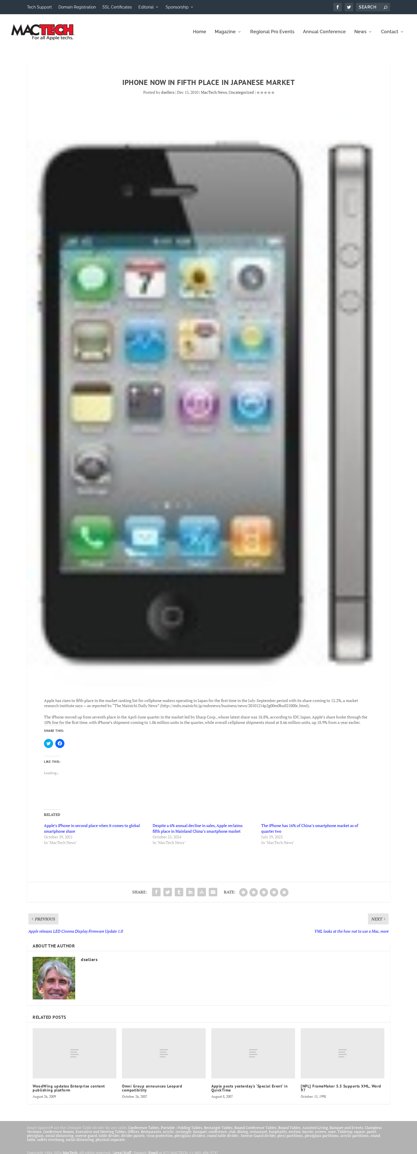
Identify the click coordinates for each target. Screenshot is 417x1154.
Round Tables (289, 1127)
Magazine (225, 32)
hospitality (278, 1131)
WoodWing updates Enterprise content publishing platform (69, 1088)
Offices (133, 1131)
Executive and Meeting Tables (101, 1131)
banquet (200, 1131)
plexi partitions (290, 1135)
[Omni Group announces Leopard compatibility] (164, 1053)
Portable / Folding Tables (181, 1127)
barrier (307, 1131)
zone (332, 1131)
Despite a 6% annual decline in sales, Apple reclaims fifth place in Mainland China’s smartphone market (198, 828)
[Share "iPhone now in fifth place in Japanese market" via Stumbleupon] (201, 892)
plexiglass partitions (322, 1135)
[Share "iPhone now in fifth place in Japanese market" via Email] (213, 892)
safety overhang (50, 1139)
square (359, 1131)
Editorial (146, 7)
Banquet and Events (346, 1127)
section (294, 1131)
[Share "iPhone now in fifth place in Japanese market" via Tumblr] (179, 892)
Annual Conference (324, 32)
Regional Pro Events (272, 32)
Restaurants (151, 1131)
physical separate (110, 1139)
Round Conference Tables (255, 1127)
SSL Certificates (117, 7)
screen (320, 1131)
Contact (389, 32)
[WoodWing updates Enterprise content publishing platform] (74, 1053)
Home (199, 32)
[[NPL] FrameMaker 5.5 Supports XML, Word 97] (342, 1053)
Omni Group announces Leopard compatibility (152, 1088)
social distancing (59, 1135)
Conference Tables (143, 1127)
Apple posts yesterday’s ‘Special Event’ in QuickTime (249, 1088)
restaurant (258, 1131)
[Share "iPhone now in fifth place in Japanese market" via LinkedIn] (190, 892)
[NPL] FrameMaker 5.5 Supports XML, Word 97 (341, 1088)
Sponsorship (177, 7)
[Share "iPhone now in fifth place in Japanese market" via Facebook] (156, 892)
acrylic (168, 1131)
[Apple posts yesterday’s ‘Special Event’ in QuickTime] (253, 1053)
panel (371, 1131)
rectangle (183, 1131)
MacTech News (214, 92)
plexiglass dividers (189, 1135)
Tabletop (345, 1131)
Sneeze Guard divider (258, 1135)
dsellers (167, 92)
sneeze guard (86, 1135)
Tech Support (39, 7)
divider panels (133, 1135)
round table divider (223, 1135)
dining (242, 1131)
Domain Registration (77, 7)
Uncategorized (241, 92)
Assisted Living (315, 1127)
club (232, 1131)
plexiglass (35, 1135)
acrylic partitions (354, 1135)
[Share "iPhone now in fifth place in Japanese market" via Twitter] (167, 892)
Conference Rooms (58, 1131)
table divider (109, 1135)
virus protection (159, 1135)
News (360, 32)
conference (217, 1131)
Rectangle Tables (218, 1127)
